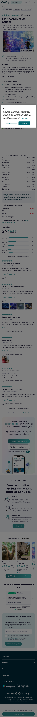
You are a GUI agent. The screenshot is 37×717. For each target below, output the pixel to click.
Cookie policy (24, 118)
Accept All (24, 123)
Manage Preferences (11, 123)
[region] (18, 116)
